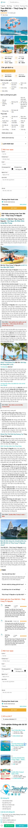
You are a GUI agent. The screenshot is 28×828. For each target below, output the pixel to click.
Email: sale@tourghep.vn (9, 820)
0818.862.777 (6, 818)
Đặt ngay (14, 208)
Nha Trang (9, 6)
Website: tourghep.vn (8, 822)
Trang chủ (3, 6)
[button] (17, 2)
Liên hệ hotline (9, 825)
